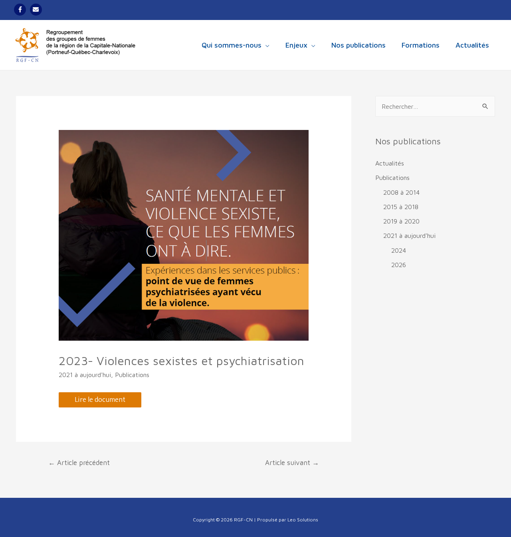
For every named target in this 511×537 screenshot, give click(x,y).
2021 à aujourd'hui (85, 374)
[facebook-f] (21, 10)
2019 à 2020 (401, 221)
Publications (132, 374)
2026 (398, 264)
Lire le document (100, 400)
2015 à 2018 (400, 206)
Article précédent (79, 463)
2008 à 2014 (401, 192)
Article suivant (292, 463)
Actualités (389, 163)
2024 (398, 250)
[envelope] (37, 10)
